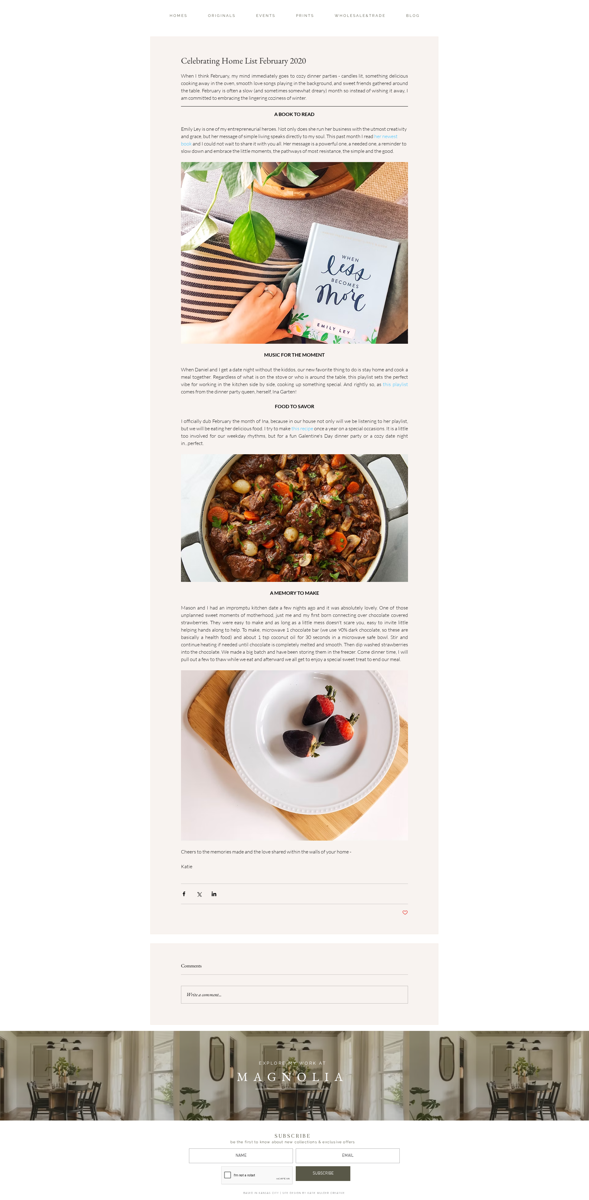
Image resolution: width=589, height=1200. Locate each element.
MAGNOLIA (292, 1077)
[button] (221, 16)
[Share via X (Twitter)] (199, 894)
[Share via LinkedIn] (214, 894)
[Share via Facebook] (184, 894)
